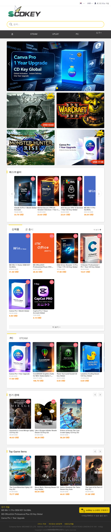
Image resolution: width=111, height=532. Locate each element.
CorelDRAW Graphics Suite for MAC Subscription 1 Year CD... (43, 376)
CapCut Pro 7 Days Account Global (40, 312)
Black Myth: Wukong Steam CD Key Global (47, 488)
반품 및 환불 (69, 524)
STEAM (33, 33)
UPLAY (55, 33)
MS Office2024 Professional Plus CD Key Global (22, 514)
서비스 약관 (41, 524)
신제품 (15, 229)
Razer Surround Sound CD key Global (67, 375)
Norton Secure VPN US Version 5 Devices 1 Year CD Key (48, 209)
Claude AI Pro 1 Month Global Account (25, 208)
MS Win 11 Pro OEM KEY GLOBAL (93, 208)
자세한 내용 (25, 203)
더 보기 (96, 229)
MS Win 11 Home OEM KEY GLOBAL (19, 266)
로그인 (99, 3)
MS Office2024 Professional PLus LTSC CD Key (42, 267)
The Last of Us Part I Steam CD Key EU (97, 488)
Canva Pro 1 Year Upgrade (19, 374)
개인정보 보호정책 (55, 524)
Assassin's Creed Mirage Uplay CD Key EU (21, 431)
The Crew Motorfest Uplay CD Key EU (20, 488)
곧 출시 (29, 229)
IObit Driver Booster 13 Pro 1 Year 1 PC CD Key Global (67, 266)
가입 (107, 3)
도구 (98, 32)
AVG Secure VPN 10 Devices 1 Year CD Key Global (72, 208)
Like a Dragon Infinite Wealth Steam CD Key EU (46, 431)
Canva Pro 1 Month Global (19, 311)
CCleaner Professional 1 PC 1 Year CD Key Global (90, 266)
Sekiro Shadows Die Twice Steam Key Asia (70, 488)
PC (77, 33)
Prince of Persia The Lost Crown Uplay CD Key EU (69, 431)
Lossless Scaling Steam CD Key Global (90, 375)
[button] (9, 63)
